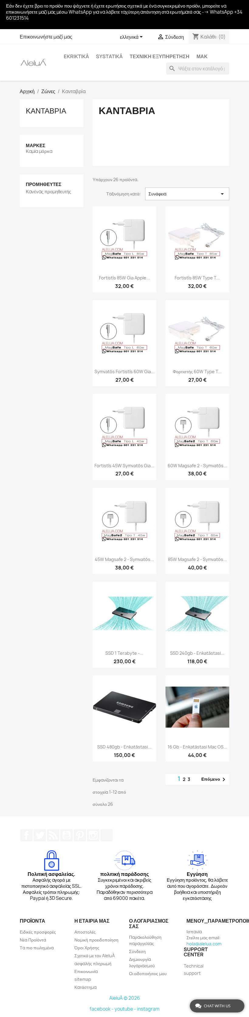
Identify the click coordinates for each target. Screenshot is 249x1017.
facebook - (102, 1009)
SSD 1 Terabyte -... (124, 653)
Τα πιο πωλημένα (37, 948)
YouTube (66, 835)
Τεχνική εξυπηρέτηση (159, 56)
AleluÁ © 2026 (124, 998)
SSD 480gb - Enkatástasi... (124, 747)
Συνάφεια (187, 194)
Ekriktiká (76, 56)
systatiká (109, 56)
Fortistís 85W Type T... (197, 278)
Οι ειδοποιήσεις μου (148, 973)
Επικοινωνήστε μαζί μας (46, 36)
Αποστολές (85, 932)
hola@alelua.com (203, 944)
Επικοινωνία (86, 971)
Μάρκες (35, 145)
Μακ (202, 56)
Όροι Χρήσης (86, 948)
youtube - (125, 1009)
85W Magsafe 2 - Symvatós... (197, 559)
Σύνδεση (137, 951)
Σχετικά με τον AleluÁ (94, 955)
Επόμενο (214, 779)
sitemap (82, 979)
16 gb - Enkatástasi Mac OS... (197, 747)
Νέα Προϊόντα (33, 940)
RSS (53, 835)
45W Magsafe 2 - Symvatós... (124, 559)
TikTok (107, 835)
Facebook (26, 835)
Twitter (40, 835)
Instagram (93, 835)
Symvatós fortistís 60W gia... (124, 371)
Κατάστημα (85, 987)
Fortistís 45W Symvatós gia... (124, 465)
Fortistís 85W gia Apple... (124, 278)
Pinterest (80, 835)
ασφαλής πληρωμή (92, 963)
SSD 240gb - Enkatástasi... (197, 653)
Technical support (193, 969)
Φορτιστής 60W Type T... (197, 371)
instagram (148, 1009)
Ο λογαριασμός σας (149, 923)
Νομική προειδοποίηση (96, 940)
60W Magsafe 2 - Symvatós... (197, 465)
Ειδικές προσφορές (38, 932)
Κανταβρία (46, 111)
